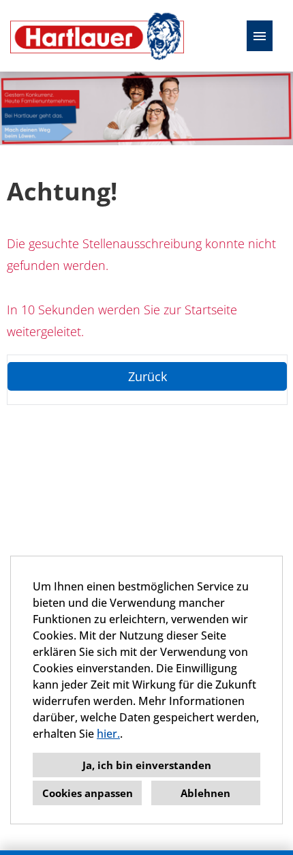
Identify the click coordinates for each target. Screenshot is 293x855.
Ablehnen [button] (205, 793)
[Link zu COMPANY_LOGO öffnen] (97, 36)
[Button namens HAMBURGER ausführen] (260, 35)
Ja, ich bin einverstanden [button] (146, 765)
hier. (108, 733)
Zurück (147, 376)
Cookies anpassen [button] (87, 793)
